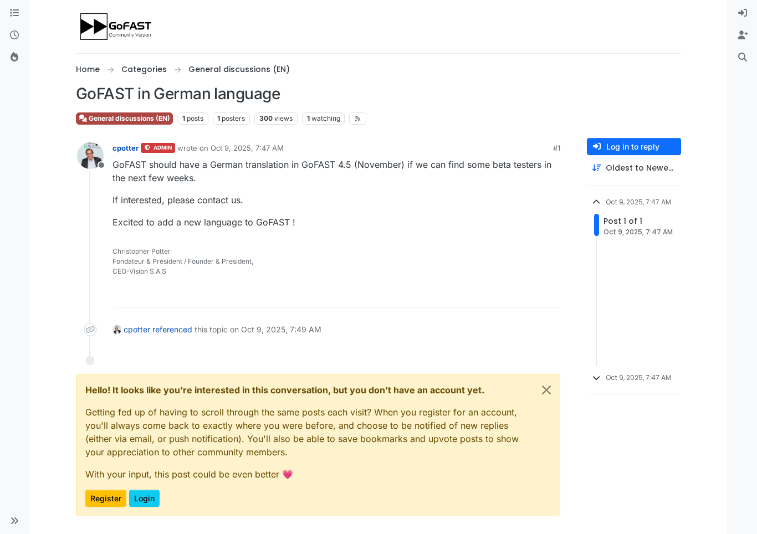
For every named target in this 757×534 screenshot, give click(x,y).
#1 (556, 147)
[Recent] (14, 35)
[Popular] (14, 57)
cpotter (125, 147)
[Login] (743, 13)
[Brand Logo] (116, 26)
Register (105, 498)
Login (144, 498)
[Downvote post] (551, 293)
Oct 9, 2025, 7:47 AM (247, 147)
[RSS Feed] (357, 118)
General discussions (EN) (128, 118)
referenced (172, 329)
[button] (14, 521)
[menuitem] (743, 13)
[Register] (743, 35)
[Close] (546, 389)
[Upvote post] (511, 293)
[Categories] (14, 13)
